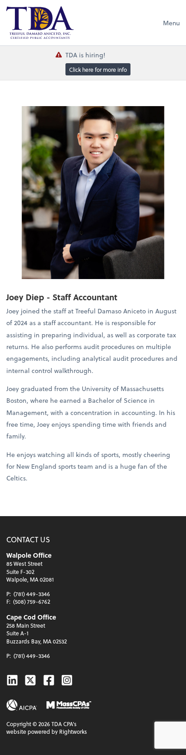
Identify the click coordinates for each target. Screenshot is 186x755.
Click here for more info (98, 69)
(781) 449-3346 (32, 594)
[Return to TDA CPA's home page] (40, 22)
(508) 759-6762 (31, 601)
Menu (171, 23)
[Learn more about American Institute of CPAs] (21, 705)
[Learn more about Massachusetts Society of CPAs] (68, 705)
